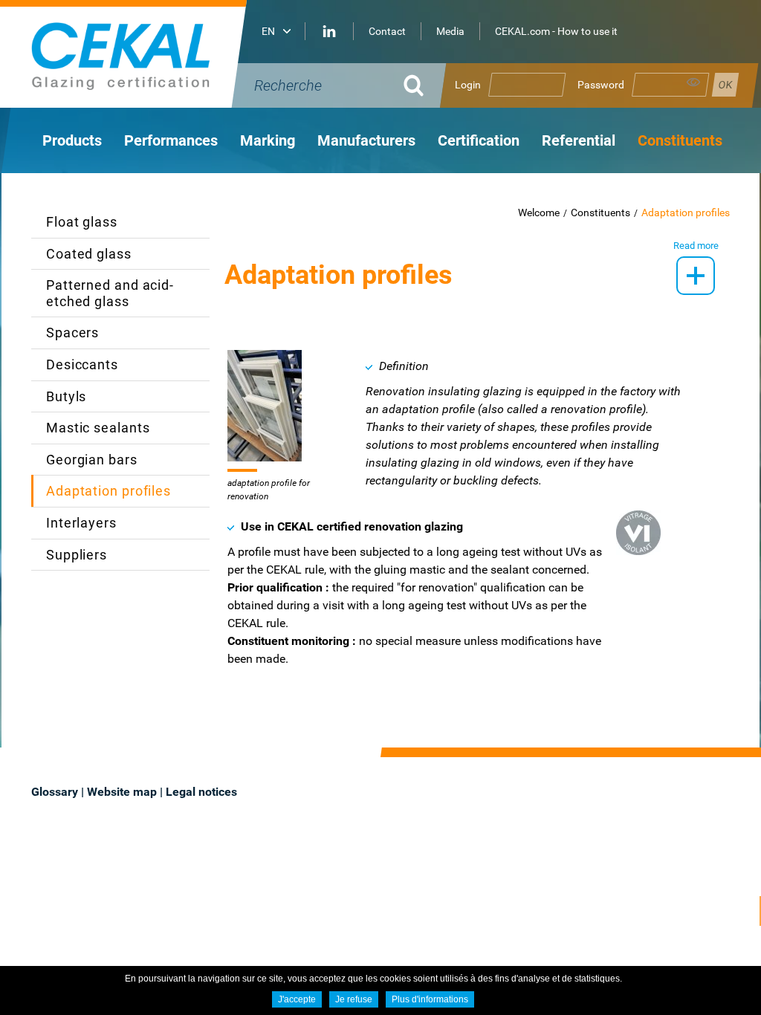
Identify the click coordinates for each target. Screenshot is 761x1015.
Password (600, 85)
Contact (387, 31)
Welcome (539, 212)
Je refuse (353, 999)
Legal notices (201, 792)
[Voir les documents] (695, 275)
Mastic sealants (98, 427)
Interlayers (81, 523)
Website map (122, 792)
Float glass (81, 222)
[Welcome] (142, 54)
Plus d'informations (430, 999)
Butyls (66, 396)
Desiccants (82, 364)
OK (414, 85)
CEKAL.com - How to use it (556, 31)
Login (468, 85)
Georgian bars (91, 459)
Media (450, 31)
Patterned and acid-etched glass (110, 293)
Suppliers (76, 554)
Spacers (72, 332)
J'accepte (297, 999)
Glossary (54, 792)
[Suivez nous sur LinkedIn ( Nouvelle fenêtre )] (329, 31)
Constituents (600, 212)
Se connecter (725, 85)
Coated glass (89, 254)
